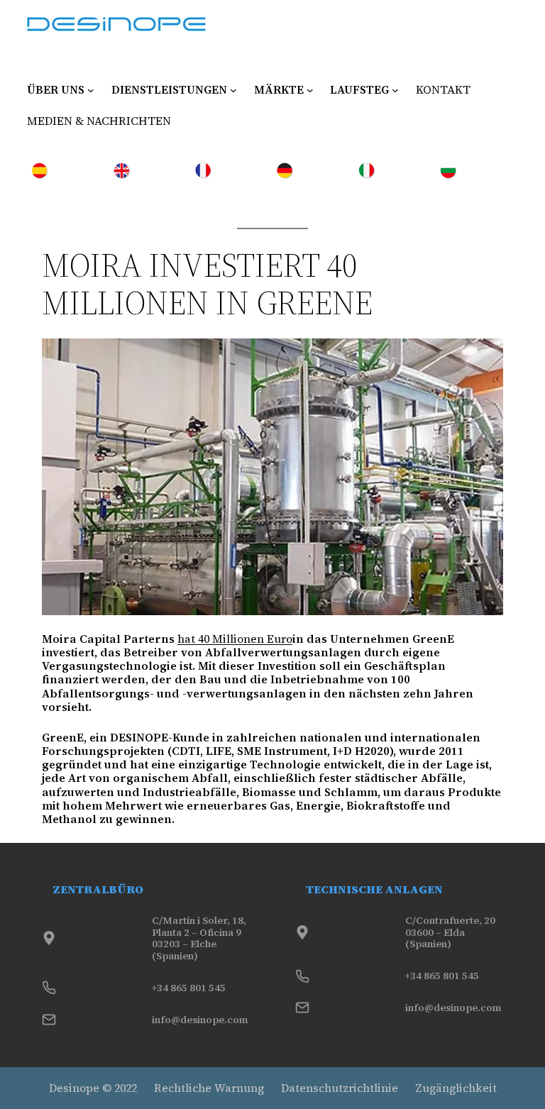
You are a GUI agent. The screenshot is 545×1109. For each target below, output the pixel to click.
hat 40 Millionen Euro (234, 638)
